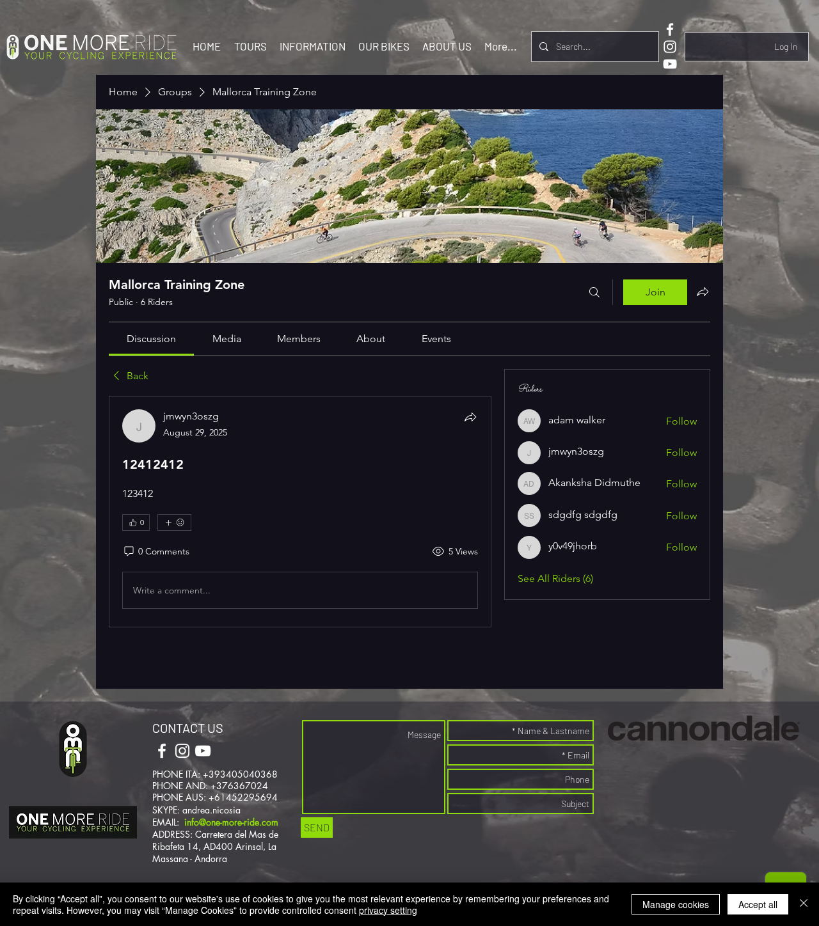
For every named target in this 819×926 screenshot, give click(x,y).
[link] (151, 339)
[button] (250, 46)
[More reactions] (174, 522)
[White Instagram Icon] (670, 46)
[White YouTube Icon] (670, 64)
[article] (300, 511)
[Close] (803, 904)
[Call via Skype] (245, 752)
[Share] (470, 417)
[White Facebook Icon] (670, 29)
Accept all (757, 904)
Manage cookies (675, 904)
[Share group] (702, 291)
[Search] (594, 292)
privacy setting (388, 910)
